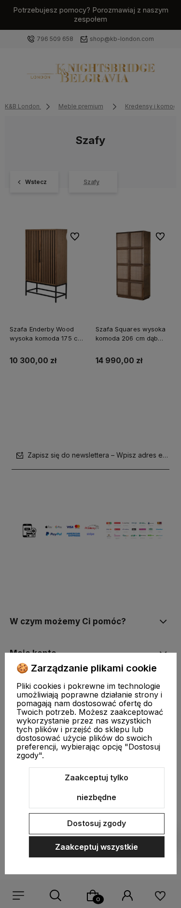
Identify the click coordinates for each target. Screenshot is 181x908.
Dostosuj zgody (96, 823)
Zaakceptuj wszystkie (96, 847)
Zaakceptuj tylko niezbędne (96, 788)
